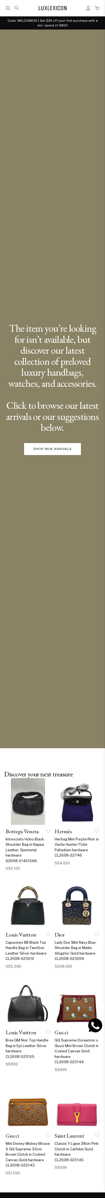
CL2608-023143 (20, 1165)
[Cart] (97, 8)
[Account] (88, 8)
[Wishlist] (48, 831)
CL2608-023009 (69, 959)
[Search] (17, 8)
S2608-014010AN (21, 861)
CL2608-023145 (69, 1160)
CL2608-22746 (68, 855)
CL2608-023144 (69, 1062)
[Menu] (8, 8)
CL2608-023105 (20, 1057)
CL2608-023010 (20, 959)
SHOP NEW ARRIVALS (52, 449)
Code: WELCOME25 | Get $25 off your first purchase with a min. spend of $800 (53, 23)
